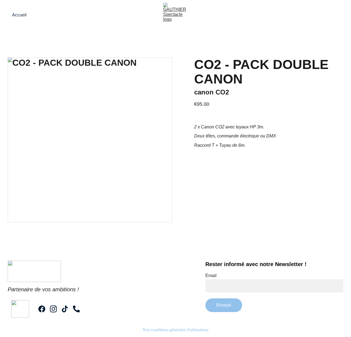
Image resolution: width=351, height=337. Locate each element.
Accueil (19, 15)
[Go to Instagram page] (53, 309)
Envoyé (223, 305)
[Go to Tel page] (76, 309)
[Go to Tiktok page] (64, 309)
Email (211, 275)
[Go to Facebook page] (41, 309)
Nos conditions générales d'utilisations (175, 329)
